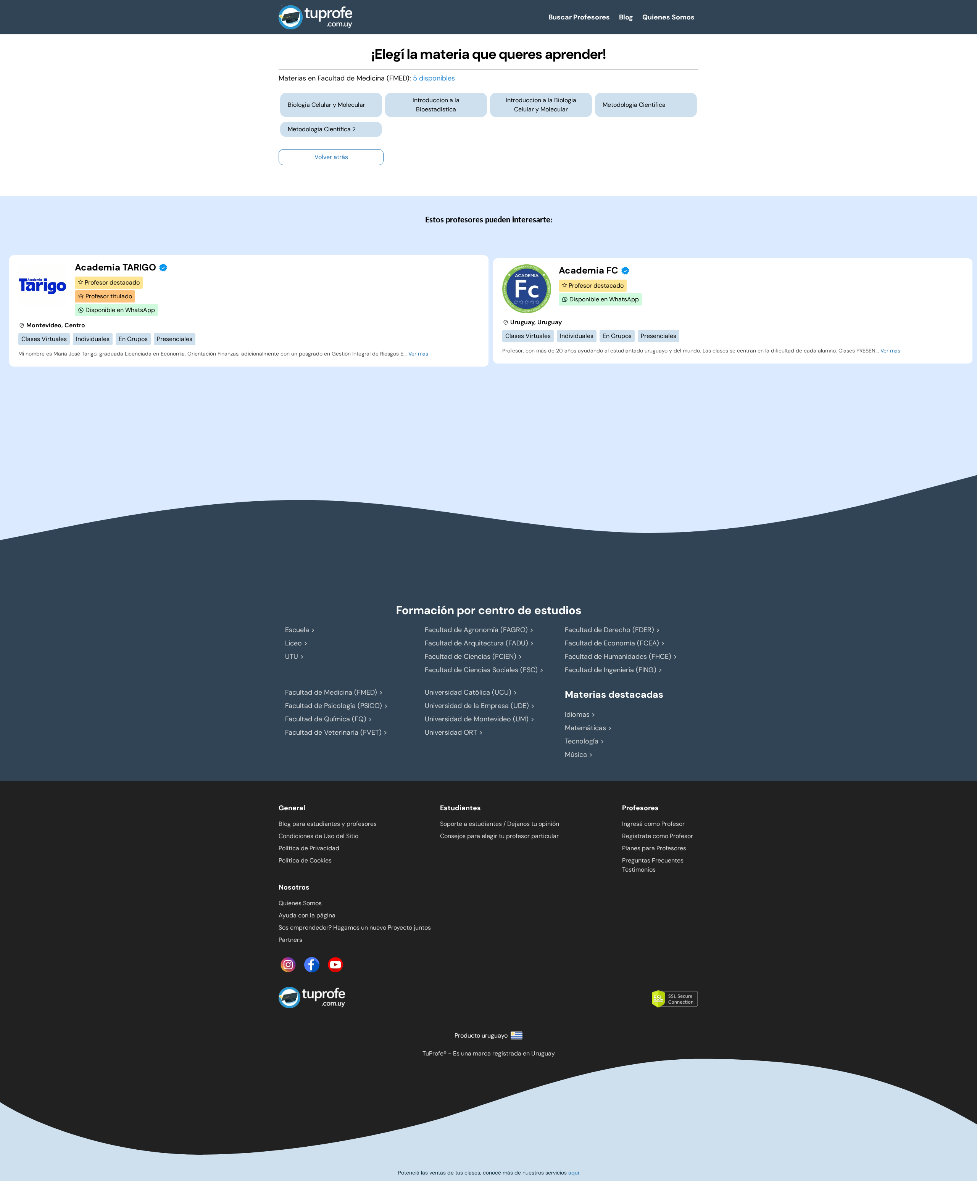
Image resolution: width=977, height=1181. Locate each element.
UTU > (294, 656)
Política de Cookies (305, 860)
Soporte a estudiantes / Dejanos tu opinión (499, 824)
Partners (290, 940)
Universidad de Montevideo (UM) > (479, 719)
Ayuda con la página (307, 915)
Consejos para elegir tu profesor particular (499, 836)
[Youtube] (335, 964)
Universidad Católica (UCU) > (471, 692)
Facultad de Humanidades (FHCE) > (621, 656)
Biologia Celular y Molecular (326, 105)
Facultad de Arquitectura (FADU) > (479, 643)
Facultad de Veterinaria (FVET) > (336, 732)
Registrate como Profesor (657, 836)
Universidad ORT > (454, 732)
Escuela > (300, 629)
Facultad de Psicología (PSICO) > (336, 705)
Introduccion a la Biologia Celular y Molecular (541, 104)
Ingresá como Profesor (653, 824)
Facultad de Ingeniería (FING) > (613, 669)
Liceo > (296, 643)
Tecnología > (584, 741)
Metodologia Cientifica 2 (322, 129)
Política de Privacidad (309, 848)
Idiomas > (580, 714)
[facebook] (311, 964)
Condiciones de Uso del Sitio (318, 836)
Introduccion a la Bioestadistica (436, 104)
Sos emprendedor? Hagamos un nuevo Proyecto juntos (355, 928)
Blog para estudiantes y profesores (328, 824)
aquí (573, 1172)
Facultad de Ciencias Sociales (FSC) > (484, 669)
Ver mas (418, 353)
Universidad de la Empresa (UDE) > (480, 705)
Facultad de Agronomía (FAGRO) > (479, 629)
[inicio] (404, 17)
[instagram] (288, 964)
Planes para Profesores (654, 848)
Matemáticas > (588, 727)
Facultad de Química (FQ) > (328, 719)
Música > (579, 754)
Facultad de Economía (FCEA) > (615, 643)
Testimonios (639, 870)
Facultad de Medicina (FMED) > (334, 692)
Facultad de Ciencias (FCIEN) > (473, 656)
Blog (626, 17)
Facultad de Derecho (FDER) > (612, 629)
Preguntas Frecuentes (653, 860)
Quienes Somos (668, 17)
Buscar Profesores (579, 17)
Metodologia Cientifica (634, 105)
